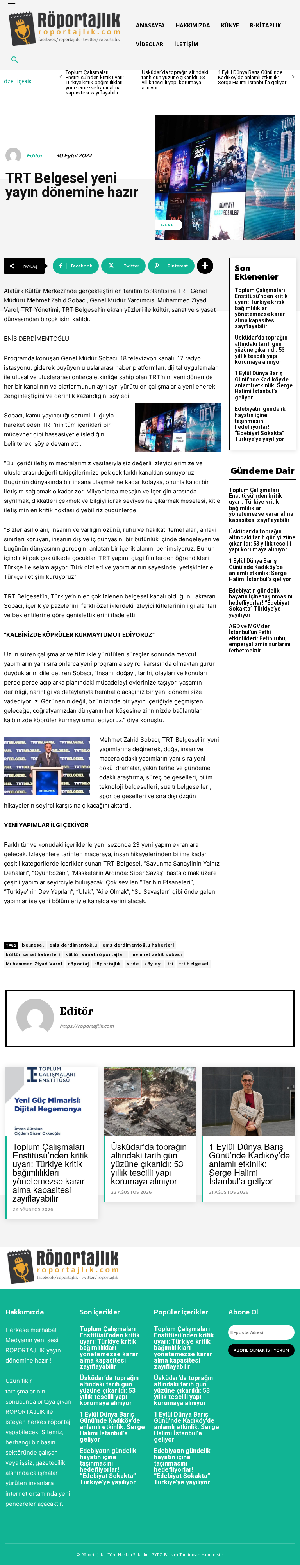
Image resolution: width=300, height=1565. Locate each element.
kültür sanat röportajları (95, 954)
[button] (14, 60)
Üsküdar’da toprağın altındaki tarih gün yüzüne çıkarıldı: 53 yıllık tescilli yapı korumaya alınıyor (175, 79)
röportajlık (107, 963)
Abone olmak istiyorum (261, 1350)
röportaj (78, 963)
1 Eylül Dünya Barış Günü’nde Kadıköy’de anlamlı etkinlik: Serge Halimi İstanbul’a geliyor (252, 77)
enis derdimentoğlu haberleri (138, 945)
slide (133, 963)
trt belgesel (194, 963)
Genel (169, 225)
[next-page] (293, 77)
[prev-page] (61, 77)
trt (170, 963)
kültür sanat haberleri (33, 954)
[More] (205, 266)
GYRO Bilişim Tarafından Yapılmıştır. (187, 1554)
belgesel (33, 945)
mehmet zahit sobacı (156, 954)
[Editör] (14, 155)
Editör (35, 155)
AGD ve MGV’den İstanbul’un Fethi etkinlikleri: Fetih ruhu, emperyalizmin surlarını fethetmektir (260, 638)
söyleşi (153, 963)
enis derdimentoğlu (73, 945)
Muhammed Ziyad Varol (34, 963)
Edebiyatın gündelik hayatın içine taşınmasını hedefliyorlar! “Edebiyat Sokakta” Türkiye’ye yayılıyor (260, 424)
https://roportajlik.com (87, 1026)
